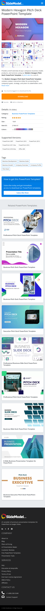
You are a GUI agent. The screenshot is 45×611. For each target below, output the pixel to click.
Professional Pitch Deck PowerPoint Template (20, 235)
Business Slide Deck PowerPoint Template (19, 429)
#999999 (32, 129)
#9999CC (30, 129)
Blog (3, 541)
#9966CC (21, 129)
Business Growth (8, 165)
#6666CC (23, 129)
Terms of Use (6, 574)
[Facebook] (8, 529)
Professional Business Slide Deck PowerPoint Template (20, 364)
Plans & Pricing (7, 544)
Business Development (10, 161)
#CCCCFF (28, 129)
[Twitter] (5, 529)
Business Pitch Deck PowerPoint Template (19, 267)
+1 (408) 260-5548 (12, 593)
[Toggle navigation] (39, 3)
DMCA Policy (6, 580)
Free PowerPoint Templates (11, 553)
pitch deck (27, 75)
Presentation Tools (8, 556)
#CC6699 (17, 129)
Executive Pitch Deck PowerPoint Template (19, 331)
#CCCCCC (15, 129)
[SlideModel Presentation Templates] (13, 3)
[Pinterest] (12, 529)
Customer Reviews (8, 550)
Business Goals (24, 161)
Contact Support (12, 597)
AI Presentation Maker (9, 547)
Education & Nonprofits (10, 568)
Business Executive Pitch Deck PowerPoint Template (19, 496)
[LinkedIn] (2, 529)
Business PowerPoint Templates (23, 114)
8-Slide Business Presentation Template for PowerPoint (19, 462)
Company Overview (22, 165)
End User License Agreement (12, 577)
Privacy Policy (6, 571)
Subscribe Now (23, 193)
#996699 (19, 129)
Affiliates (5, 583)
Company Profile (36, 165)
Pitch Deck (6, 169)
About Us (5, 538)
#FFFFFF (13, 129)
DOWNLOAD (23, 96)
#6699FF (26, 129)
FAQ (3, 565)
